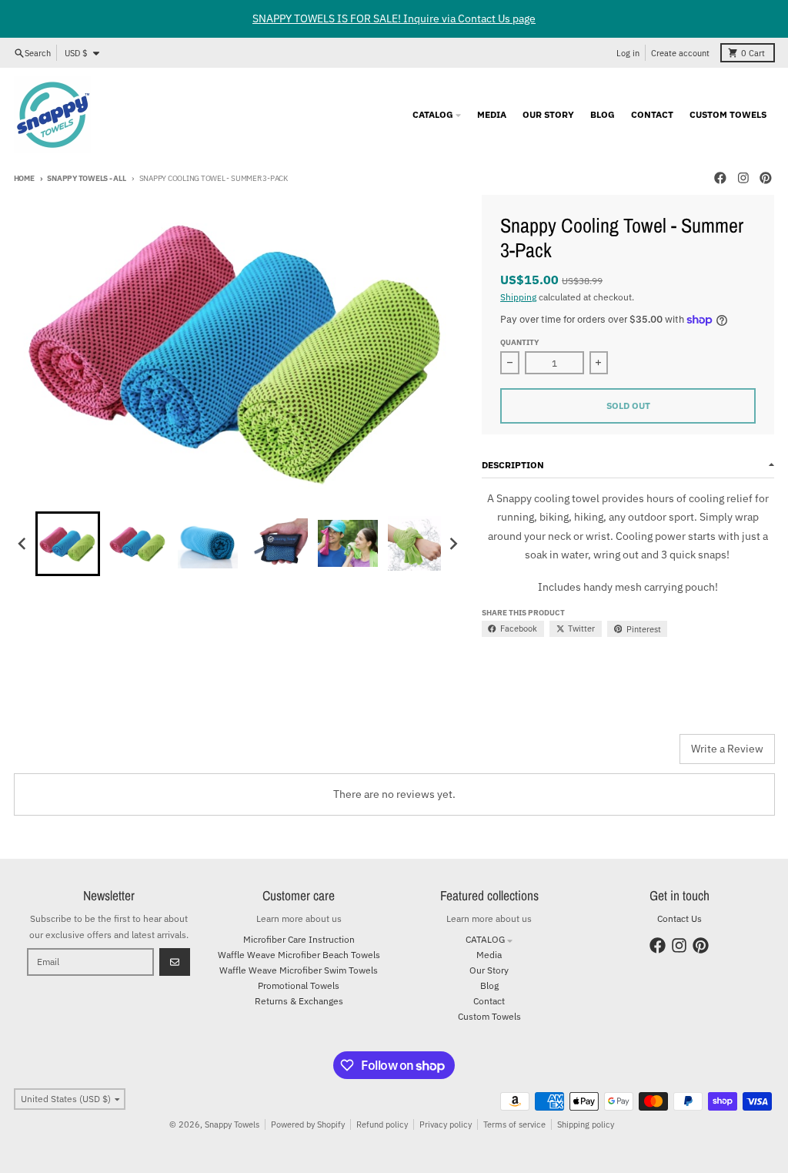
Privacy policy (445, 1124)
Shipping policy (585, 1124)
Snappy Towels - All (86, 178)
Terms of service (514, 1124)
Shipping (518, 296)
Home (24, 178)
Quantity (519, 342)
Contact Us (679, 918)
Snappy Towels (232, 1124)
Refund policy (382, 1124)
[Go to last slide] (23, 543)
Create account (680, 53)
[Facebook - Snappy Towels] (720, 178)
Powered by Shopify (308, 1124)
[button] (67, 543)
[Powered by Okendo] (83, 755)
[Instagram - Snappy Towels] (743, 178)
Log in (627, 53)
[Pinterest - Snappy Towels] (766, 178)
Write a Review (727, 749)
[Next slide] (453, 543)
